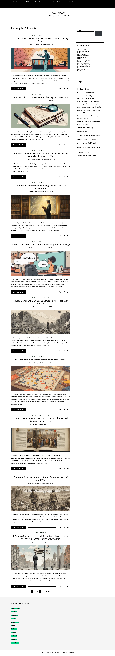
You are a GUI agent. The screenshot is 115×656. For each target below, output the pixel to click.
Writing (94, 155)
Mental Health (81, 116)
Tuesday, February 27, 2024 (46, 44)
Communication (81, 95)
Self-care (84, 143)
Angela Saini (34, 248)
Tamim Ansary (34, 363)
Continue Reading (18, 88)
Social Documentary (93, 147)
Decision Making (82, 98)
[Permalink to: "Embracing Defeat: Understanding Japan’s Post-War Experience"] (40, 207)
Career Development (85, 93)
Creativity (89, 96)
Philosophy (96, 121)
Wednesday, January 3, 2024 (48, 159)
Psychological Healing (82, 131)
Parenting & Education (83, 63)
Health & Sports (28, 2)
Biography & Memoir (18, 5)
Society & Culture (82, 71)
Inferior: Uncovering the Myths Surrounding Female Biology (41, 245)
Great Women (96, 101)
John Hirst (34, 424)
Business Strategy (84, 89)
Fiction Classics (16, 2)
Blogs (34, 35)
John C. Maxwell (86, 110)
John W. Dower (34, 191)
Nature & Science (82, 61)
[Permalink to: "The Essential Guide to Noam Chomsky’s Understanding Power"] (40, 60)
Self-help (92, 143)
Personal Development (83, 65)
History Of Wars (81, 107)
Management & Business (84, 60)
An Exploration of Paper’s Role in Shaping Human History (40, 97)
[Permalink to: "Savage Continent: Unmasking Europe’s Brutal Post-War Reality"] (40, 322)
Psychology (83, 135)
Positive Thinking (85, 128)
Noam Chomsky (33, 44)
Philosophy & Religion (83, 67)
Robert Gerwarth (32, 483)
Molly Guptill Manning (33, 159)
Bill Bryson (86, 86)
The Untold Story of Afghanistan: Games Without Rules (41, 360)
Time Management (84, 155)
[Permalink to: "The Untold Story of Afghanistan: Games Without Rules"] (40, 378)
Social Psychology (81, 149)
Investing (98, 107)
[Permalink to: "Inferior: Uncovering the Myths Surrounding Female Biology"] (40, 263)
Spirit (88, 149)
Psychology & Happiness (56, 2)
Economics (91, 98)
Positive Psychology (82, 124)
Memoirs (95, 113)
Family (90, 101)
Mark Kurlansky (34, 100)
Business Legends (93, 86)
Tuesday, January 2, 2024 (46, 191)
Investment (79, 110)
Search (79, 30)
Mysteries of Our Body (84, 121)
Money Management (82, 118)
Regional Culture (95, 135)
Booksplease (57, 13)
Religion (79, 143)
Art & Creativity (81, 49)
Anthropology (80, 86)
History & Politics (69, 2)
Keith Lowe (34, 306)
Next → (47, 591)
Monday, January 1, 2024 (46, 363)
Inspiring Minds (90, 107)
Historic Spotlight (92, 104)
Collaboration (97, 92)
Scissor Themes (51, 652)
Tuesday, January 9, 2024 (46, 100)
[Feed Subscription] (35, 28)
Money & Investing (92, 116)
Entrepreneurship (82, 101)
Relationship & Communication (89, 139)
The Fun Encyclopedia (83, 152)
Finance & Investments (40, 2)
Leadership (79, 113)
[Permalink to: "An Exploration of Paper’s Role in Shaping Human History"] (40, 116)
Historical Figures (81, 104)
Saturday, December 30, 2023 (46, 483)
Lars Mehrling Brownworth (33, 542)
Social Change (81, 147)
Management (87, 113)
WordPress (71, 652)
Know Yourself (95, 110)
